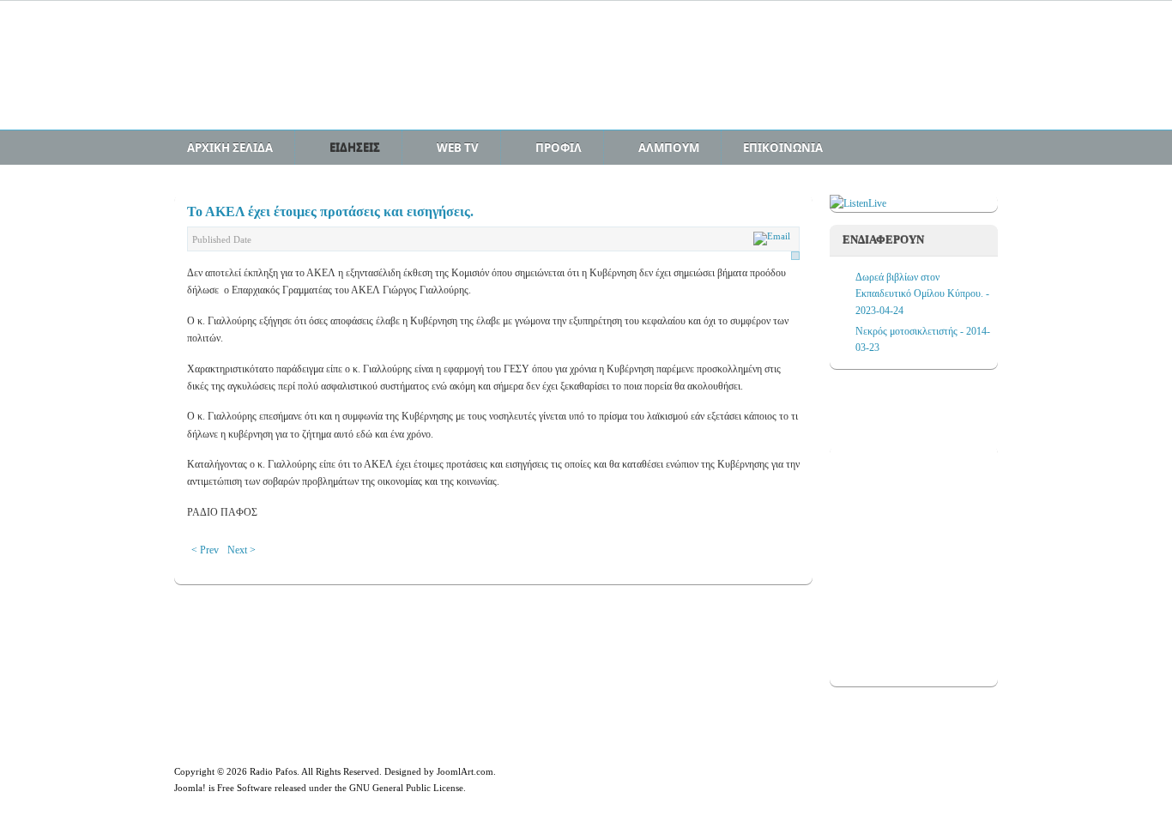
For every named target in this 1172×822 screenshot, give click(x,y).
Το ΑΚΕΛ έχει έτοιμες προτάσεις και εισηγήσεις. (330, 211)
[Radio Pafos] (307, 75)
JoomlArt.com (465, 771)
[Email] (773, 236)
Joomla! (190, 788)
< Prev (205, 550)
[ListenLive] (858, 203)
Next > (241, 550)
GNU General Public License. (407, 788)
